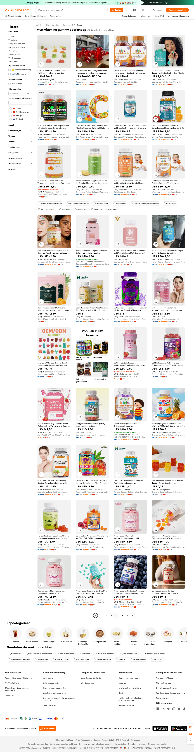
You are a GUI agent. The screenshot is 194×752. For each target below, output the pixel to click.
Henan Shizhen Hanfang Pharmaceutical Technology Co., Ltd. (168, 262)
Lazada (97, 740)
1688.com (70, 740)
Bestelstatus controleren (166, 688)
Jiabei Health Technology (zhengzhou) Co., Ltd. (54, 137)
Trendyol (125, 740)
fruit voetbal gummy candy (155, 654)
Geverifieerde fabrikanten (91, 678)
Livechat (122, 683)
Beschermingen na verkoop (54, 693)
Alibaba (39, 25)
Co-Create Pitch (12, 683)
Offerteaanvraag (87, 683)
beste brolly (81, 209)
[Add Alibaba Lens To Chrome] (47, 728)
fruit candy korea (82, 659)
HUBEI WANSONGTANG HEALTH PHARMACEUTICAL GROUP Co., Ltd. (130, 437)
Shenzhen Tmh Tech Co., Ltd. (125, 82)
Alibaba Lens (10, 728)
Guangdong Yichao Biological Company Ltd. (92, 192)
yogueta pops (121, 203)
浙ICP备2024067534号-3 (164, 748)
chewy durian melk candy (20, 659)
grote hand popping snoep (79, 203)
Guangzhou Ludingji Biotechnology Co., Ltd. (130, 262)
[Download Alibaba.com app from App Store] (160, 728)
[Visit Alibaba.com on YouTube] (179, 708)
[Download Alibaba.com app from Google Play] (180, 728)
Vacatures (9, 695)
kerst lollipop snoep (67, 654)
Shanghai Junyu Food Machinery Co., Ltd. (92, 82)
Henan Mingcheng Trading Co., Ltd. (51, 319)
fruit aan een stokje (104, 659)
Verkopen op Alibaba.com (166, 678)
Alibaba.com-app (142, 728)
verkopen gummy (139, 659)
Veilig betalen (48, 678)
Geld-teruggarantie (51, 683)
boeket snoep (43, 659)
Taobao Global (108, 740)
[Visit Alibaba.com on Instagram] (173, 708)
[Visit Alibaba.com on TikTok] (184, 708)
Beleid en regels (49, 705)
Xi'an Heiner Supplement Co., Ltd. (165, 319)
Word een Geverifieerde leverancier (171, 693)
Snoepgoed (68, 25)
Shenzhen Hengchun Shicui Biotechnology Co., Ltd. (168, 374)
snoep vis (122, 659)
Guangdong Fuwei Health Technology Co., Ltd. (92, 435)
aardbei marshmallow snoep (51, 203)
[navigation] (20, 320)
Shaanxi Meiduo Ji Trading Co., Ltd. (128, 376)
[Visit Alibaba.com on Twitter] (168, 708)
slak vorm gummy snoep (106, 654)
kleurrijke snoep (102, 203)
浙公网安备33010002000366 (140, 748)
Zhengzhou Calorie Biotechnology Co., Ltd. (54, 262)
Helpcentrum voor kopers (129, 678)
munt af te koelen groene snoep (40, 654)
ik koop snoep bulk (47, 209)
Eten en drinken (52, 25)
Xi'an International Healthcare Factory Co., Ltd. (168, 192)
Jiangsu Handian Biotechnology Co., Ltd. (92, 319)
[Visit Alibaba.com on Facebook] (157, 708)
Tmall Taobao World (84, 740)
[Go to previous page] (90, 615)
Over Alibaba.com (13, 672)
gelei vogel (66, 209)
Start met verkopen (164, 683)
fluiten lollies (16, 654)
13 (127, 615)
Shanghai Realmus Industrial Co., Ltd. (52, 82)
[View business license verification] (121, 748)
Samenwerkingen (163, 698)
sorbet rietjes (171, 203)
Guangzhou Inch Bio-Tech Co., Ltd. (166, 82)
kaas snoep (86, 654)
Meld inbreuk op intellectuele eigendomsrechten (130, 699)
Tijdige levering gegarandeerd (55, 688)
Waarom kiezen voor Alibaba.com (18, 678)
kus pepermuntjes (62, 659)
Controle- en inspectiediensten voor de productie (59, 699)
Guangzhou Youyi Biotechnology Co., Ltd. (54, 194)
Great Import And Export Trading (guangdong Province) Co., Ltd (54, 374)
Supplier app (105, 728)
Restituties (123, 693)
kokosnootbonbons (130, 654)
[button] (107, 10)
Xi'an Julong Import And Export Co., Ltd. (92, 137)
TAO (117, 740)
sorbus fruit (158, 659)
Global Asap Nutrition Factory (126, 192)
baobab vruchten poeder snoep (105, 209)
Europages (135, 740)
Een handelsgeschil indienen (130, 688)
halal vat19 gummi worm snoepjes (146, 203)
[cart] (143, 10)
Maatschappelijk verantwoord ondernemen (17, 689)
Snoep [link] (79, 25)
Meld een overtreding (127, 705)
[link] (190, 727)
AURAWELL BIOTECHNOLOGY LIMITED (53, 435)
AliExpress (59, 740)
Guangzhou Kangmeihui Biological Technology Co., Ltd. (130, 319)
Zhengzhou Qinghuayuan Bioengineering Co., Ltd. (130, 137)
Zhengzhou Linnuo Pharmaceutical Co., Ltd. (92, 264)
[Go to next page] (132, 615)
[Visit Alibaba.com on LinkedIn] (163, 708)
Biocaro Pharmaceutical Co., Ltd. (165, 137)
